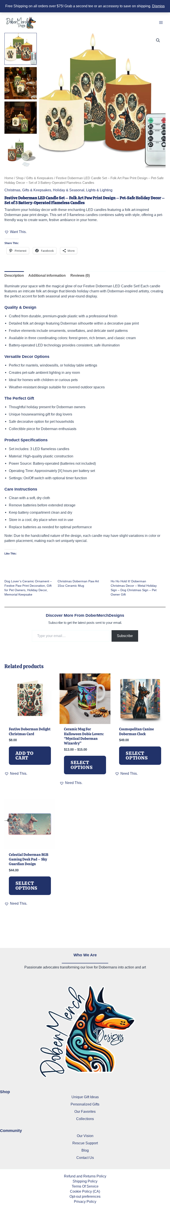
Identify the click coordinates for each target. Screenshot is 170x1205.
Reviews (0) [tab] (80, 275)
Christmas (12, 190)
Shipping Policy (85, 1181)
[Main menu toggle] (161, 22)
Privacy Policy (85, 1201)
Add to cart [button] (24, 755)
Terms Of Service (85, 1186)
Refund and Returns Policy (85, 1176)
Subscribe (125, 636)
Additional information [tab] (47, 275)
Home (8, 178)
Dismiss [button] (158, 6)
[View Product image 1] (20, 49)
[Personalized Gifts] (85, 1104)
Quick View (30, 719)
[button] (158, 40)
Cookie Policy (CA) (85, 1191)
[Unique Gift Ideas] (85, 1097)
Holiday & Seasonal (68, 190)
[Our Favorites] (85, 1111)
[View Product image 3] (20, 117)
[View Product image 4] (20, 152)
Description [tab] (14, 275)
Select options (82, 765)
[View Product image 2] (20, 83)
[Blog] (85, 1150)
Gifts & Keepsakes (39, 178)
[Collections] (85, 1118)
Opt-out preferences (85, 1196)
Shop (19, 178)
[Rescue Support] (85, 1143)
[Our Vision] (85, 1135)
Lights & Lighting (99, 190)
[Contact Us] (85, 1157)
